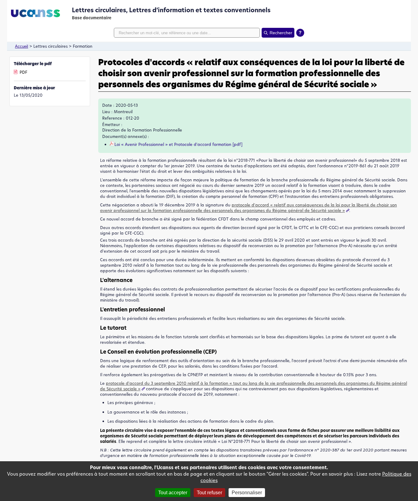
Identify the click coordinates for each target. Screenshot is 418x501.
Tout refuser (209, 492)
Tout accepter (172, 492)
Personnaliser (247, 492)
